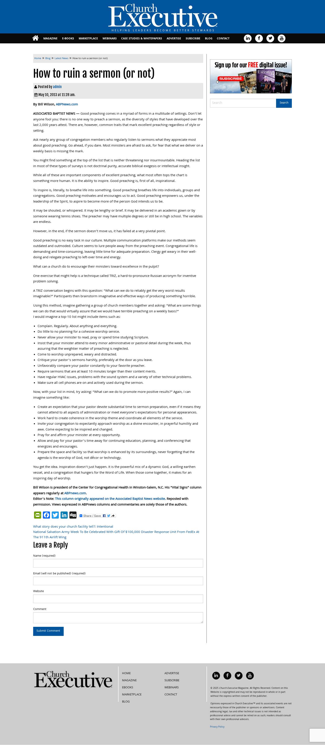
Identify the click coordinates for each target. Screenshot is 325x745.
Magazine (50, 39)
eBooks (127, 687)
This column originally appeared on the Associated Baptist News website (110, 499)
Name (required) (44, 556)
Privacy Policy (217, 727)
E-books (68, 39)
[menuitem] (35, 38)
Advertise (174, 39)
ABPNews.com (67, 105)
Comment (39, 609)
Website (38, 591)
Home (126, 673)
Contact (223, 39)
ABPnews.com (75, 493)
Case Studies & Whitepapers (141, 39)
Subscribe (193, 39)
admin (57, 87)
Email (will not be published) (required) (59, 573)
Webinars (110, 39)
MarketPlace (88, 39)
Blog (208, 39)
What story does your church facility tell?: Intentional (73, 527)
